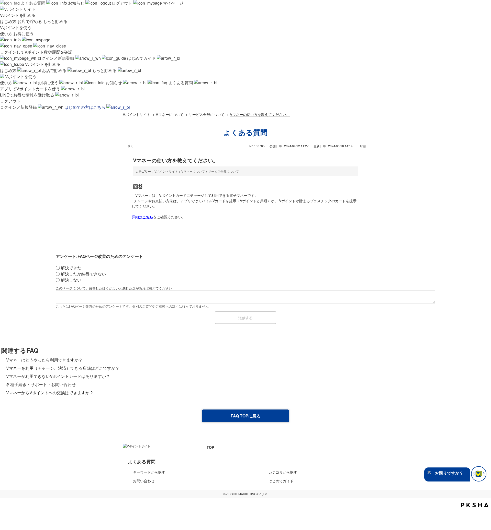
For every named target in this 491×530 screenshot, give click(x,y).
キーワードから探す (149, 472)
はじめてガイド (141, 58)
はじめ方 (8, 21)
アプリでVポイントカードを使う (30, 89)
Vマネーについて (169, 114)
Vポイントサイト (136, 114)
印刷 (363, 146)
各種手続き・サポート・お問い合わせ (41, 384)
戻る (130, 145)
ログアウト (122, 3)
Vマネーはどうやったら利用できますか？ (44, 360)
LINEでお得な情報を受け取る (27, 95)
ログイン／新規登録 (55, 58)
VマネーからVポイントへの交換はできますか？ (50, 392)
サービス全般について (207, 114)
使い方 (6, 34)
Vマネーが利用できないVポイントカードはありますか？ (58, 376)
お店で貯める (30, 21)
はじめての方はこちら (85, 107)
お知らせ (76, 3)
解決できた (71, 268)
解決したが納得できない (83, 274)
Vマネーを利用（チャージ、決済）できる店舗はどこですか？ (62, 368)
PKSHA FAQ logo (474, 505)
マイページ (172, 3)
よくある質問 (33, 3)
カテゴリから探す (283, 472)
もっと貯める (55, 21)
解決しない (71, 280)
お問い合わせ (143, 481)
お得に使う (23, 34)
